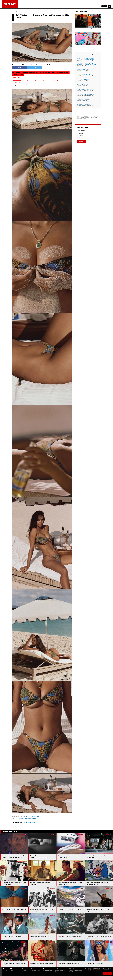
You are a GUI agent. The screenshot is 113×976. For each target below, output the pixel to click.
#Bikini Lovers (34, 818)
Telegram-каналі (17, 80)
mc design (101, 969)
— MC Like (5, 970)
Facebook (20, 67)
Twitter (34, 67)
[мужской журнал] (9, 4)
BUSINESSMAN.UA (75, 970)
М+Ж (31, 6)
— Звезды (5, 972)
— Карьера (33, 972)
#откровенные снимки (20, 818)
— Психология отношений (15, 972)
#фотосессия (28, 818)
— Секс (11, 973)
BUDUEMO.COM (76, 971)
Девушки (24, 6)
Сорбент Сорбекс (90, 970)
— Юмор (11, 970)
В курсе (53, 6)
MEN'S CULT (60, 970)
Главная (13, 11)
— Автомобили (25, 972)
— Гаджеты (24, 970)
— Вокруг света (34, 973)
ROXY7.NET (60, 968)
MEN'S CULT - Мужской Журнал (32, 816)
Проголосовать (81, 141)
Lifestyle (45, 6)
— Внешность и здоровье (35, 970)
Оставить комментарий (29, 822)
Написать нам (107, 973)
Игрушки (37, 6)
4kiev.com (59, 971)
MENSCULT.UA (75, 968)
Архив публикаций (47, 970)
